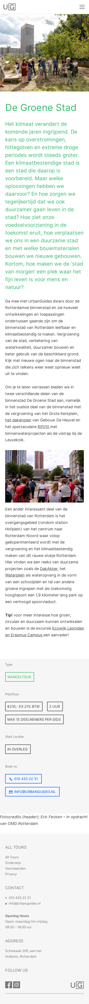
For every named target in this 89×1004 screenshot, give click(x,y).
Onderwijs (13, 863)
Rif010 (44, 426)
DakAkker (48, 568)
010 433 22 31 (26, 779)
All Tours (12, 857)
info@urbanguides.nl (35, 792)
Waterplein (15, 575)
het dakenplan (18, 420)
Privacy (11, 874)
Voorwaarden (15, 868)
